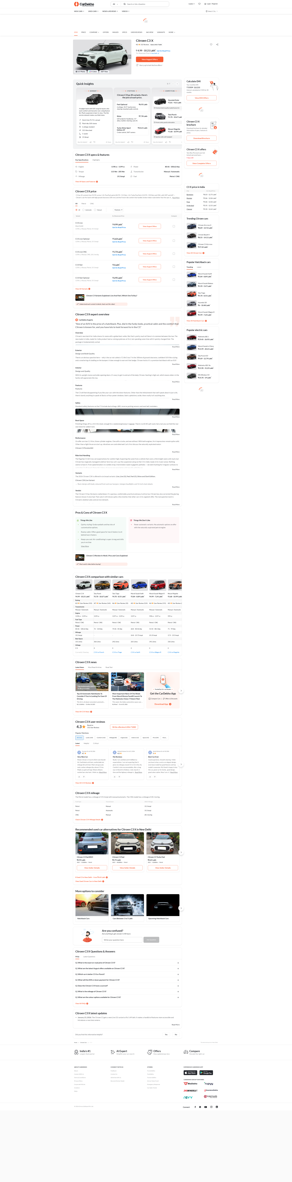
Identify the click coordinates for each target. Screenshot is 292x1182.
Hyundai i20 (202, 302)
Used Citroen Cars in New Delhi (90, 881)
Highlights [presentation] (96, 160)
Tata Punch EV (203, 356)
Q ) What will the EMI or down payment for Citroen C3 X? (97, 980)
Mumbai (189, 198)
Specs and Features (88, 182)
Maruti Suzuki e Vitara (206, 346)
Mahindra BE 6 (203, 337)
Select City (212, 11)
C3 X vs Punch (99, 652)
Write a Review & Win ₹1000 (124, 727)
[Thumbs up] (91, 142)
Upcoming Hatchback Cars (158, 918)
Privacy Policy (78, 1081)
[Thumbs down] (94, 142)
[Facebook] (195, 1107)
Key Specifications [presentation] (81, 160)
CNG (92, 204)
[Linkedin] (217, 1107)
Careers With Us (79, 1074)
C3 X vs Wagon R (155, 652)
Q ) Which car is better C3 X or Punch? (90, 974)
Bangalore (190, 194)
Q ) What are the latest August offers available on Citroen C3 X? (100, 968)
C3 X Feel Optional (82, 278)
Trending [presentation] (190, 267)
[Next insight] (177, 83)
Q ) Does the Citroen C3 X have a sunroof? (91, 986)
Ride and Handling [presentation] (82, 455)
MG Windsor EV (204, 375)
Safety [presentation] (77, 403)
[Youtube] (205, 1107)
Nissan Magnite (173, 593)
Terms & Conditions (80, 1077)
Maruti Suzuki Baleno (205, 283)
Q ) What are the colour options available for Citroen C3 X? (98, 997)
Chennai (189, 209)
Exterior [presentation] (78, 350)
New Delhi (154, 53)
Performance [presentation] (80, 438)
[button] (132, 106)
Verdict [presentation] (78, 490)
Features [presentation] (78, 385)
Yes (166, 1034)
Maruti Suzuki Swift (137, 593)
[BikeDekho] (190, 1083)
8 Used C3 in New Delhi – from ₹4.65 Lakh (90, 877)
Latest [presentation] (199, 267)
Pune (188, 202)
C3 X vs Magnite (173, 652)
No (176, 1034)
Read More (176, 198)
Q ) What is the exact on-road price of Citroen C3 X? (95, 963)
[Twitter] (200, 1107)
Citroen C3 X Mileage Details (90, 820)
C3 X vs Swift (135, 652)
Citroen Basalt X (204, 235)
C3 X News (86, 712)
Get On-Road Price (163, 51)
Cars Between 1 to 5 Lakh (123, 918)
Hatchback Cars (83, 918)
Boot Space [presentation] (79, 420)
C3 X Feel (78, 265)
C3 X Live (79, 223)
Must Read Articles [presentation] (95, 667)
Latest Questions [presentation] (89, 957)
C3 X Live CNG (81, 252)
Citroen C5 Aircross (205, 244)
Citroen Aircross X (204, 225)
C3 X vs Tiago (117, 652)
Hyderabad (190, 205)
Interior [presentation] (78, 368)
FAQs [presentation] (77, 957)
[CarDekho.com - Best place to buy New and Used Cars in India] (84, 4)
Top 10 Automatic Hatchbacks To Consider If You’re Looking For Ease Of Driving (92, 696)
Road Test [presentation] (109, 667)
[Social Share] (217, 44)
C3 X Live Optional (82, 239)
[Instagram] (211, 1107)
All (76, 204)
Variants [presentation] (78, 473)
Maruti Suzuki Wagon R (156, 593)
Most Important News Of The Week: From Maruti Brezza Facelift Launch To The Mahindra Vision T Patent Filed (127, 696)
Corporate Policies (79, 1084)
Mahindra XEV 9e (204, 365)
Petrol (84, 204)
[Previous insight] (173, 83)
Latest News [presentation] (79, 667)
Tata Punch (97, 593)
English (191, 4)
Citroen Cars (197, 253)
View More (85, 546)
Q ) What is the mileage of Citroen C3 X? (90, 991)
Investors (77, 1088)
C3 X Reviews (86, 783)
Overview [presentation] (79, 333)
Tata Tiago (115, 593)
